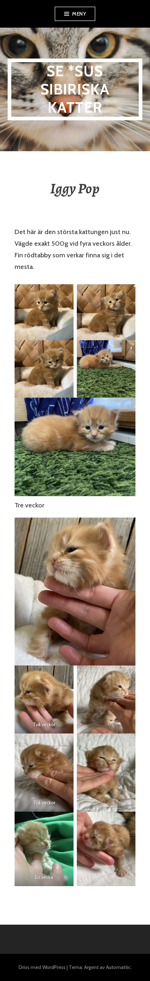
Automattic (118, 967)
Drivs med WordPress (42, 967)
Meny (79, 14)
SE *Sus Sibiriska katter (75, 89)
